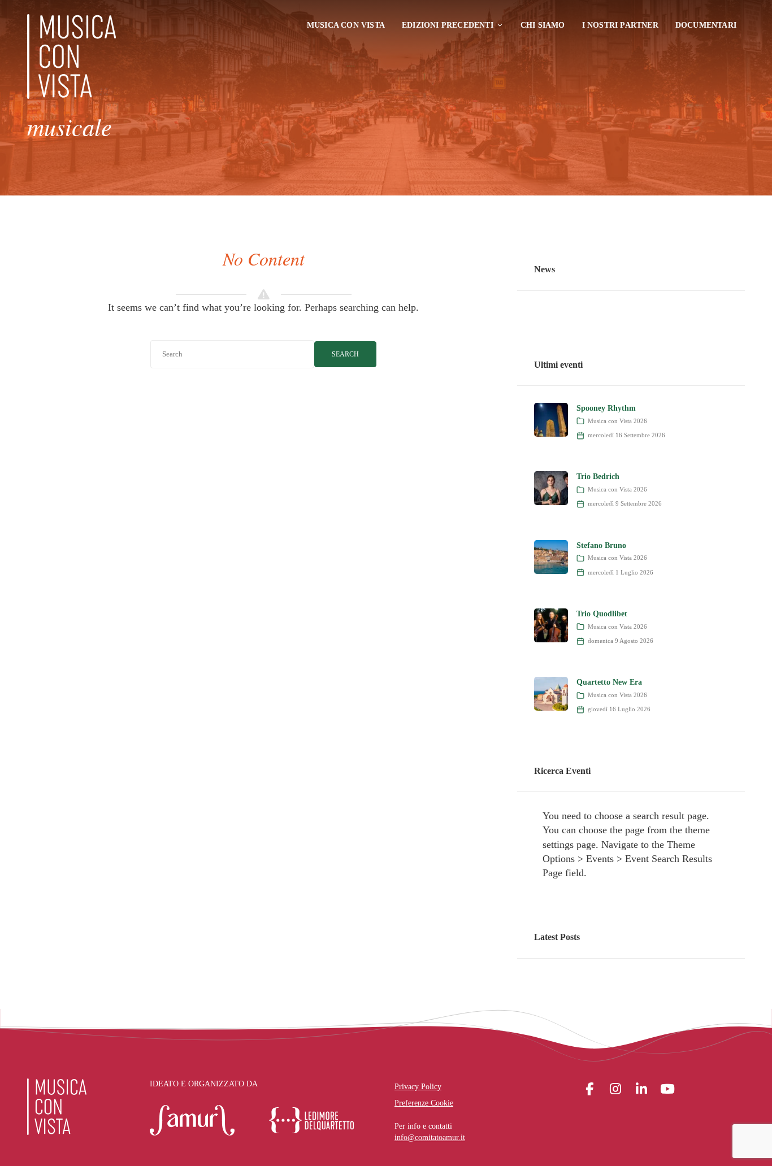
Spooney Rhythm (606, 408)
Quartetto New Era (609, 682)
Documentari (705, 25)
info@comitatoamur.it (429, 1137)
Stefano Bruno (601, 545)
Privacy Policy (417, 1086)
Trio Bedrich (597, 476)
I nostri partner (620, 25)
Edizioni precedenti (447, 25)
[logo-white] (56, 1106)
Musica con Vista (346, 25)
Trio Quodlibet (601, 614)
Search (345, 354)
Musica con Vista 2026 (617, 420)
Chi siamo (543, 25)
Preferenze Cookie (423, 1103)
